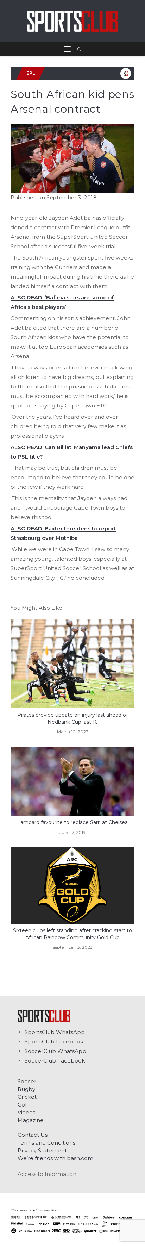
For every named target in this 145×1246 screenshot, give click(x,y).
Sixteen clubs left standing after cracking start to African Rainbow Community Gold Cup (72, 934)
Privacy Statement (42, 1150)
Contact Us (33, 1135)
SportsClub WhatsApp (55, 1032)
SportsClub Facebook (54, 1041)
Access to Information (47, 1174)
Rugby (26, 1089)
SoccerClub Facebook (55, 1060)
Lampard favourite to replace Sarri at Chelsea (72, 822)
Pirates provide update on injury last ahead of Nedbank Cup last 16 (72, 718)
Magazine (31, 1120)
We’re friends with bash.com (55, 1158)
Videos (26, 1112)
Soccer (27, 1081)
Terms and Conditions (46, 1142)
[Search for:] (77, 49)
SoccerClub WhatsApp (55, 1051)
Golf (23, 1104)
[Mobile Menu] (68, 49)
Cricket (27, 1097)
